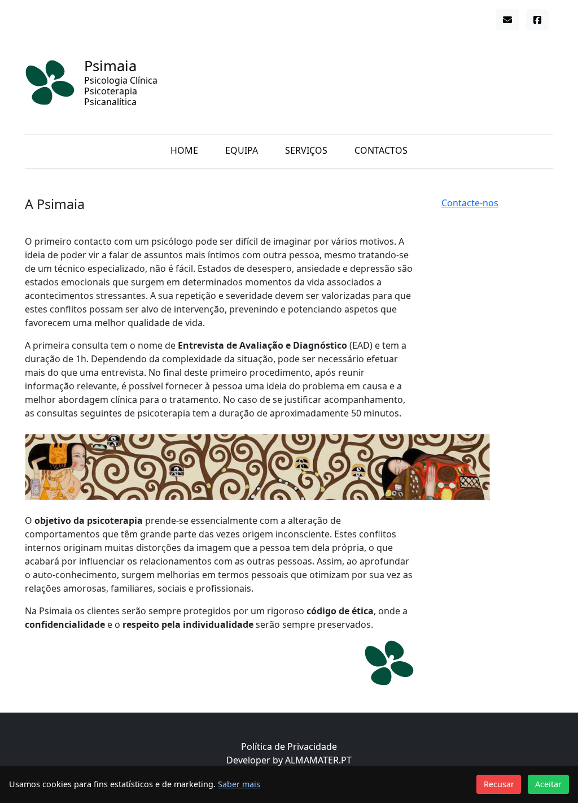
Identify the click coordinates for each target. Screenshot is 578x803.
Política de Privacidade (289, 746)
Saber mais (239, 784)
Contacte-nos (469, 203)
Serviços (306, 150)
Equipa (241, 150)
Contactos (381, 150)
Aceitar (548, 784)
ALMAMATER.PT (318, 760)
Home (184, 150)
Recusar (499, 784)
